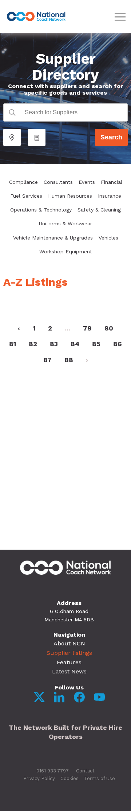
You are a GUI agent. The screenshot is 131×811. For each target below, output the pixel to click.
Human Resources (70, 196)
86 (117, 344)
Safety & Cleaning (99, 210)
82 (33, 344)
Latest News (69, 671)
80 (108, 328)
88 (68, 360)
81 (12, 344)
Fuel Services (26, 196)
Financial (111, 182)
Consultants (58, 182)
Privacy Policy (39, 778)
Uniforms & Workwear (65, 223)
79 (87, 328)
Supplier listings (69, 652)
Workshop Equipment (65, 251)
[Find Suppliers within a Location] (12, 137)
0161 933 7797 (52, 771)
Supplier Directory (65, 66)
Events (87, 182)
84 (75, 344)
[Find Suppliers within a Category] (36, 137)
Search (111, 137)
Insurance (109, 196)
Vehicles (108, 238)
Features (69, 662)
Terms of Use (99, 778)
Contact (85, 771)
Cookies (69, 778)
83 (54, 344)
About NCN (69, 643)
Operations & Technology (41, 210)
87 (47, 360)
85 (96, 344)
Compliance (23, 182)
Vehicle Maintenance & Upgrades (53, 238)
